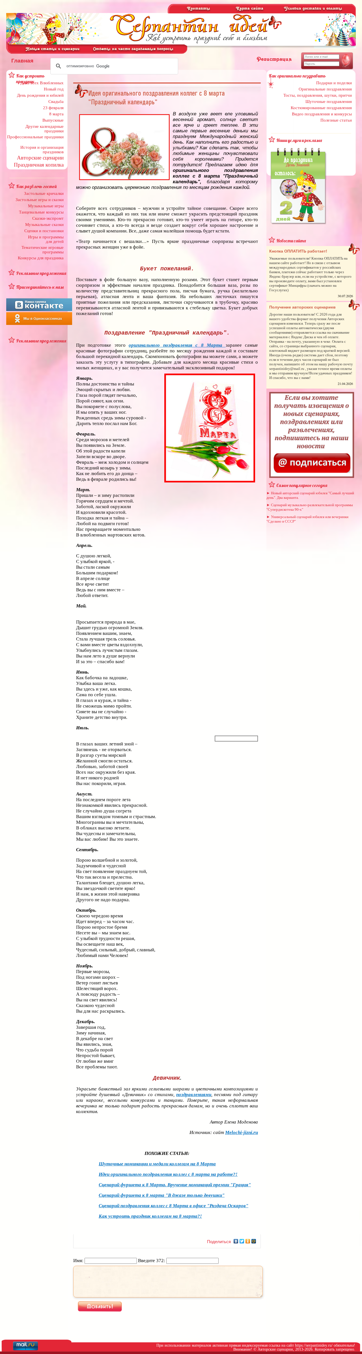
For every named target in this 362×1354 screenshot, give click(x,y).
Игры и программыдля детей (46, 239)
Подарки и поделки (334, 83)
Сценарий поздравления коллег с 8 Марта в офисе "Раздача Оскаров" (173, 1205)
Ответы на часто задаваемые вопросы (133, 49)
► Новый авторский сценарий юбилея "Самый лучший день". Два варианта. (310, 495)
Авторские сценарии (40, 158)
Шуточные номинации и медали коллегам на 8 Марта (157, 1164)
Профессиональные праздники (35, 137)
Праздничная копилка (39, 165)
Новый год (54, 89)
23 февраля (53, 107)
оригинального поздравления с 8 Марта (177, 345)
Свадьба (56, 101)
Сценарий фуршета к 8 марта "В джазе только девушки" (162, 1195)
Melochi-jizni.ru (241, 1132)
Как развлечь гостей (36, 186)
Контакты (198, 8)
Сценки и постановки (44, 230)
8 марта (56, 114)
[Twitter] (242, 1241)
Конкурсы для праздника (41, 258)
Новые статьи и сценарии (52, 49)
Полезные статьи (336, 120)
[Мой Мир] (254, 1241)
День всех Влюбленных (42, 83)
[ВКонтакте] (236, 1241)
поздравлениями (193, 1094)
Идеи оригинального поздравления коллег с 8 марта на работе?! (168, 1174)
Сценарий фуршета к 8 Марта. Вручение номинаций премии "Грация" (175, 1184)
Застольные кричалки (44, 193)
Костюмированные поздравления (321, 107)
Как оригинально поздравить (297, 76)
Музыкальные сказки (44, 224)
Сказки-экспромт (48, 218)
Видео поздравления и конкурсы (322, 114)
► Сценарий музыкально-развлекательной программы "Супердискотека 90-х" (309, 507)
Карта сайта (249, 8)
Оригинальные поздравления (325, 89)
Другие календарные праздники (44, 128)
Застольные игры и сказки (40, 199)
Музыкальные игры (46, 206)
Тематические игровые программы (42, 249)
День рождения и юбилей (40, 95)
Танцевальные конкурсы (41, 212)
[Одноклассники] (248, 1241)
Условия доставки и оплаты (313, 8)
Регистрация (274, 59)
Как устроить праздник (30, 78)
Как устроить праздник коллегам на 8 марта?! (150, 1216)
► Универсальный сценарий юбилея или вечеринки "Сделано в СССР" (307, 519)
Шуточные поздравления (328, 101)
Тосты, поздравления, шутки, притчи (317, 95)
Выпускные (53, 120)
